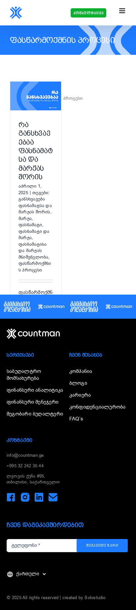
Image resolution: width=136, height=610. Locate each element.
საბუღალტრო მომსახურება (24, 374)
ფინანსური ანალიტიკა (35, 390)
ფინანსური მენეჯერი (32, 402)
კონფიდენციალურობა (97, 407)
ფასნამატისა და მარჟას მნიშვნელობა (33, 250)
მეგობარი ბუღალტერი (35, 414)
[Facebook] (11, 497)
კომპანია (80, 371)
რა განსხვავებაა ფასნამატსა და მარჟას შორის (35, 151)
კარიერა (80, 395)
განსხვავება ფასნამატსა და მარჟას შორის (35, 205)
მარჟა (25, 218)
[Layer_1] (33, 331)
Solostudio (95, 597)
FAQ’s (76, 418)
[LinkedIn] (38, 497)
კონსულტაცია (88, 13)
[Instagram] (24, 497)
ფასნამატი (30, 225)
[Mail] (53, 497)
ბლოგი (78, 383)
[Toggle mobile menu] (122, 10)
